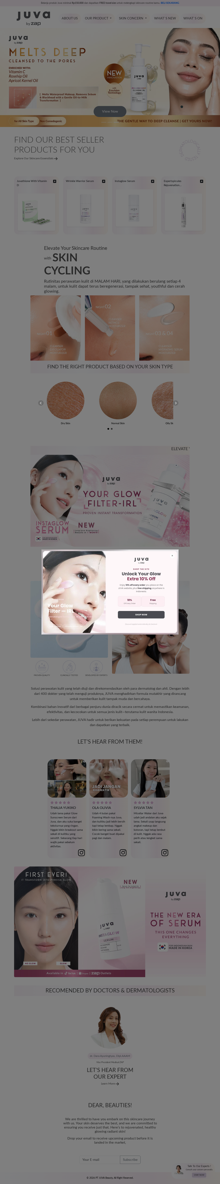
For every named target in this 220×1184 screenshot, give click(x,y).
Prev (41, 403)
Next (175, 403)
